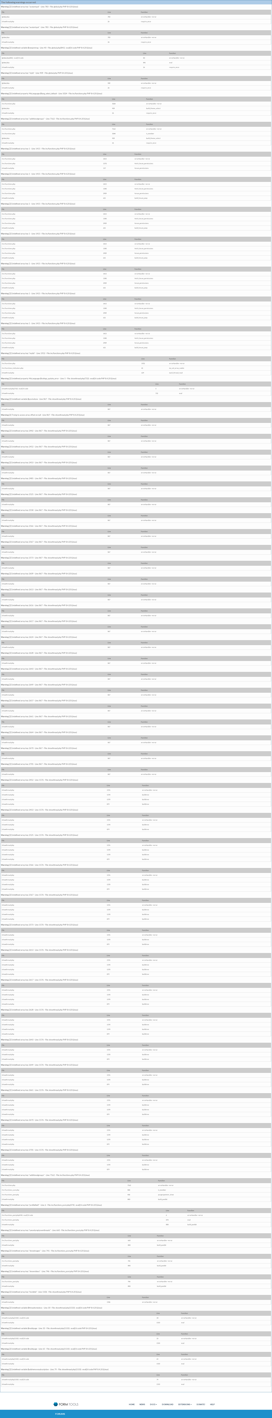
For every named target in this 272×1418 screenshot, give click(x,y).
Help (212, 1404)
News (142, 1404)
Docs (152, 1404)
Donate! (201, 1404)
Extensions (184, 1404)
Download (167, 1404)
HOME (132, 1404)
